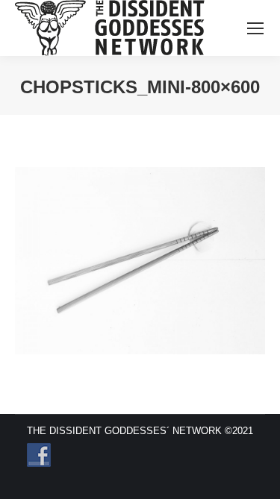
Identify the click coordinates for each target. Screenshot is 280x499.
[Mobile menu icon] (255, 28)
